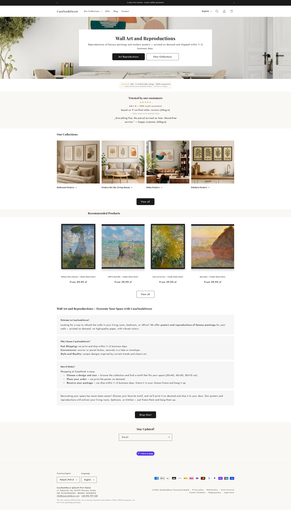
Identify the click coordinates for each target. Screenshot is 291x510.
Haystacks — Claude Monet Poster (213, 277)
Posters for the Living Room (116, 187)
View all (145, 201)
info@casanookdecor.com (68, 496)
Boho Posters (153, 187)
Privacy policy (198, 490)
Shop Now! (145, 414)
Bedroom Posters (65, 187)
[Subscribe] (169, 437)
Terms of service (227, 490)
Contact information (197, 492)
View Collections (162, 56)
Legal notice (229, 492)
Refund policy (212, 490)
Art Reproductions (128, 56)
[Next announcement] (233, 3)
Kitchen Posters (199, 187)
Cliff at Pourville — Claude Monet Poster (123, 277)
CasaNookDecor (166, 490)
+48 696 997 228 (89, 496)
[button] (92, 11)
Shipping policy (214, 492)
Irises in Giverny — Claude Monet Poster (168, 277)
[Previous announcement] (57, 3)
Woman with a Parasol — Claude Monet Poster (78, 277)
